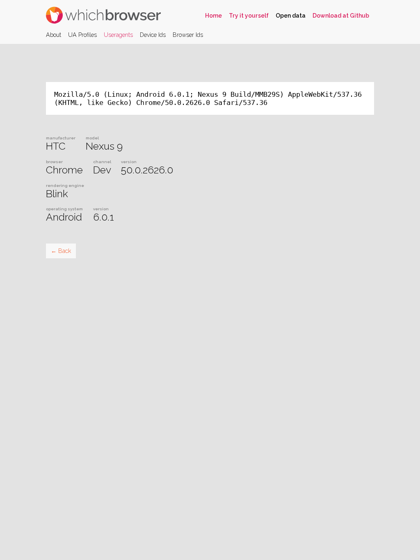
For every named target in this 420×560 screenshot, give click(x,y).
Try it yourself (249, 15)
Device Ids (153, 35)
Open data (291, 15)
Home (213, 15)
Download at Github (341, 15)
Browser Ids (188, 35)
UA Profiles (82, 35)
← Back (61, 251)
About (53, 35)
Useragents (118, 35)
